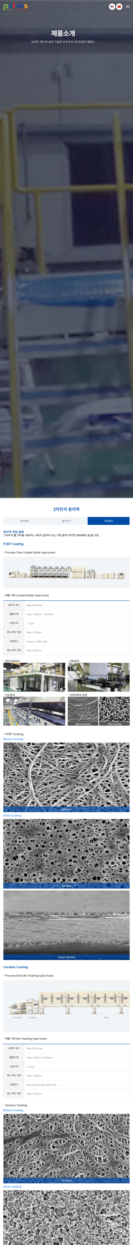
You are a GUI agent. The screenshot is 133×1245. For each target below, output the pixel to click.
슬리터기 (66, 520)
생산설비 (24, 520)
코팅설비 (108, 520)
